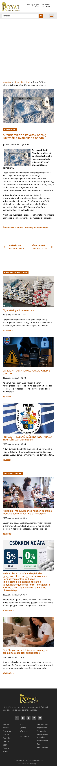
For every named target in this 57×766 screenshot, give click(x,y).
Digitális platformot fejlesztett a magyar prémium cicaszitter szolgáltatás (25, 651)
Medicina (6, 741)
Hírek (16, 82)
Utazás (23, 728)
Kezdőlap (7, 82)
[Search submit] (41, 16)
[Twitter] (34, 718)
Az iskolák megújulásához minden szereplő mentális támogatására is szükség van (27, 512)
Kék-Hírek (25, 82)
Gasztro (6, 748)
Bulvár (5, 751)
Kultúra (6, 734)
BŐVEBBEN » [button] (8, 330)
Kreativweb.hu (33, 764)
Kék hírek (24, 731)
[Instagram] (29, 718)
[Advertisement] (28, 51)
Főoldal (6, 724)
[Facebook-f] (17, 718)
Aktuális (6, 728)
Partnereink (42, 731)
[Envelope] (40, 718)
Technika (6, 738)
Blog (39, 744)
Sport (5, 745)
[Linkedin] (23, 718)
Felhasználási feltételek (42, 735)
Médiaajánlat (42, 724)
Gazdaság (7, 731)
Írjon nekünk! (42, 747)
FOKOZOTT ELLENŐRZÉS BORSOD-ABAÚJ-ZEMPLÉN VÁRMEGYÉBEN (28, 438)
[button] (51, 16)
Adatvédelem (42, 740)
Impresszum (42, 728)
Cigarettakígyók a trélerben (18, 310)
